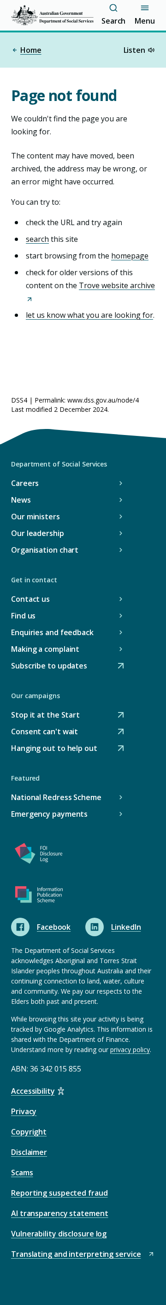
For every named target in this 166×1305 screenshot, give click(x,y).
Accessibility (33, 1091)
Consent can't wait (44, 732)
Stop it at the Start (45, 715)
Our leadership (37, 533)
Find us (23, 616)
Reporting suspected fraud (59, 1193)
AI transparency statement (59, 1213)
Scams (22, 1172)
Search (113, 21)
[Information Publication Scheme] (38, 896)
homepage (129, 256)
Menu (145, 21)
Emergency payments (49, 814)
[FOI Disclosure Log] (38, 855)
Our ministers (35, 516)
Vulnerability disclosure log (59, 1234)
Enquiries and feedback (52, 632)
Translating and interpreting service (76, 1255)
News (21, 500)
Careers (25, 483)
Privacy (23, 1111)
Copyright (29, 1132)
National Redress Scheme (56, 797)
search (37, 239)
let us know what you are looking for (89, 315)
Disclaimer (29, 1152)
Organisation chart (44, 550)
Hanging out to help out (54, 749)
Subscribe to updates (49, 666)
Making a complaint (45, 649)
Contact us (30, 599)
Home (31, 50)
